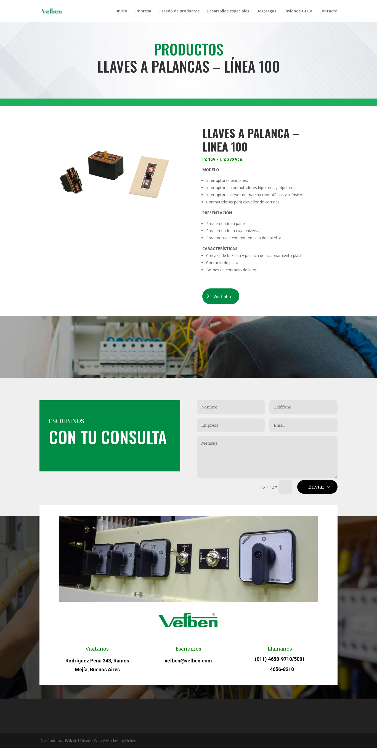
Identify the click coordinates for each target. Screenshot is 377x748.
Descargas (266, 11)
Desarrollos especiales (228, 11)
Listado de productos (179, 11)
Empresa (142, 11)
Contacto (328, 11)
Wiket (71, 740)
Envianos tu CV (297, 11)
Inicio (122, 11)
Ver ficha (222, 296)
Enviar (316, 487)
